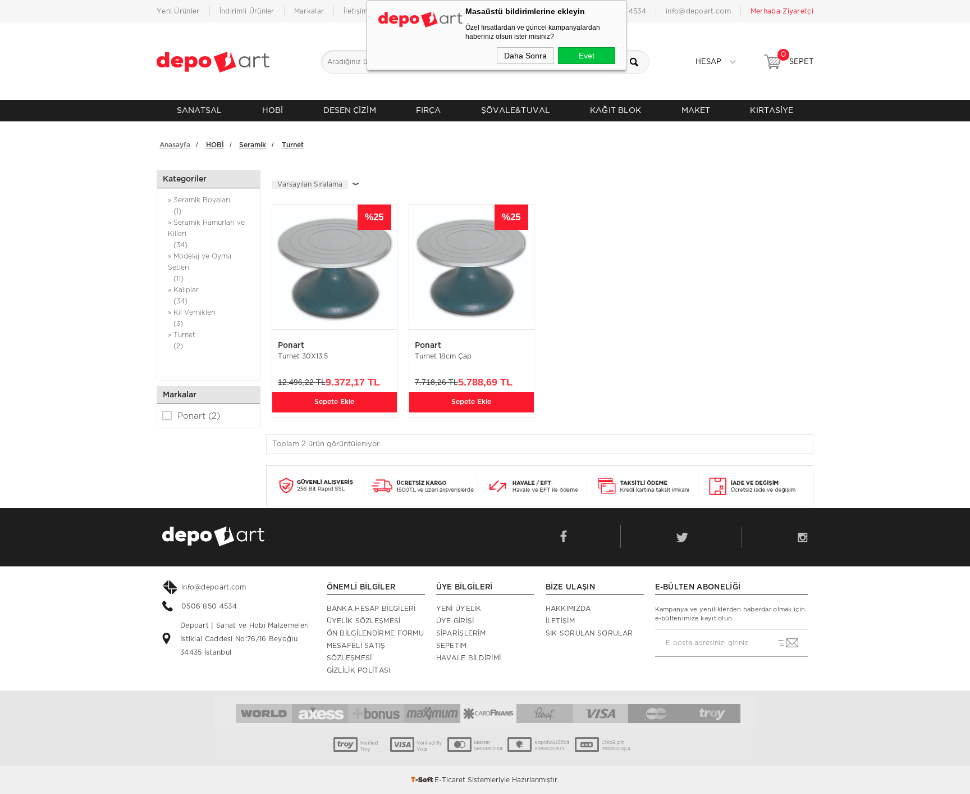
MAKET (696, 110)
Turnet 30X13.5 (303, 356)
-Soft (422, 780)
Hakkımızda (568, 608)
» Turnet (181, 340)
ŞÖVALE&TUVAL (515, 110)
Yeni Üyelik (459, 608)
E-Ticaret (449, 780)
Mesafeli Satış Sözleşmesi (356, 652)
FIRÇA (428, 110)
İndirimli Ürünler (246, 11)
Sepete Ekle (334, 402)
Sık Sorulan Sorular (589, 633)
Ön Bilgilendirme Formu (375, 633)
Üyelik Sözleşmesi (364, 621)
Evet (586, 55)
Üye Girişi (455, 621)
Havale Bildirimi (468, 658)
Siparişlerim (461, 633)
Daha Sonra (525, 55)
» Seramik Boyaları (199, 205)
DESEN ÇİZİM (349, 110)
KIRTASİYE (771, 110)
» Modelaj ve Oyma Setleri (199, 267)
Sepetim (451, 646)
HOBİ (272, 110)
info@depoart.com (698, 11)
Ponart (198, 416)
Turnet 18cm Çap (443, 356)
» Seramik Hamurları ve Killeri (206, 234)
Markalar (309, 11)
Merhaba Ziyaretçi (782, 11)
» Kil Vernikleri (192, 318)
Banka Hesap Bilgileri (371, 608)
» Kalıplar (183, 295)
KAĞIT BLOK (615, 110)
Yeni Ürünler (178, 11)
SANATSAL (199, 110)
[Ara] (637, 62)
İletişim (356, 11)
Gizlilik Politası (359, 670)
